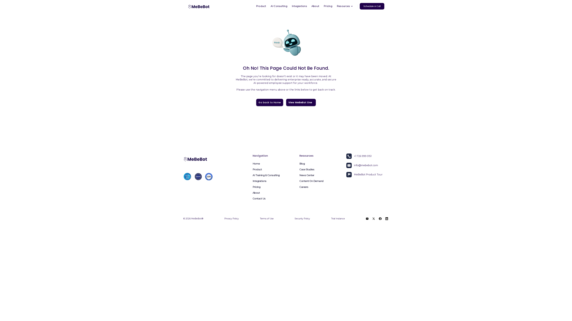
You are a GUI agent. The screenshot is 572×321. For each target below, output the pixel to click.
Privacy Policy (231, 218)
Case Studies (306, 169)
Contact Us (259, 198)
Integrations (299, 6)
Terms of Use (267, 218)
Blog (302, 163)
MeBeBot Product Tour (368, 174)
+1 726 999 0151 (363, 156)
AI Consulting (279, 6)
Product (261, 6)
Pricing (328, 6)
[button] (344, 6)
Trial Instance (338, 218)
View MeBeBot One (301, 102)
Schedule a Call (372, 6)
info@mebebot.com (366, 165)
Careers (303, 187)
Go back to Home (269, 102)
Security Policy (302, 218)
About (315, 6)
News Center (306, 175)
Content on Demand (311, 181)
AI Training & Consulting (266, 175)
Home (256, 163)
